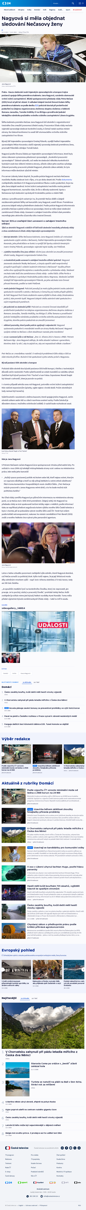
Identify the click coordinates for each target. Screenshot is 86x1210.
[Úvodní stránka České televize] (17, 1148)
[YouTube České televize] (70, 1148)
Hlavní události (9, 10)
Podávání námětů (37, 1172)
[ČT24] (7, 3)
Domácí (37, 10)
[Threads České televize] (79, 1148)
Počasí (33, 1167)
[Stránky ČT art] (65, 1182)
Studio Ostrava (36, 1163)
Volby (29, 10)
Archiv (14, 673)
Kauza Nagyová (25, 673)
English (21, 1205)
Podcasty (60, 1163)
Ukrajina (21, 10)
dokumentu (67, 179)
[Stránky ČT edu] (77, 1182)
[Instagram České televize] (62, 1148)
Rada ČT (8, 1167)
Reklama (8, 1159)
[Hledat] (73, 3)
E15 (36, 105)
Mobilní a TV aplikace (64, 1172)
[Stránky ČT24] (8, 1182)
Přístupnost (43, 1205)
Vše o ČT (34, 1176)
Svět (44, 10)
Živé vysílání (61, 1155)
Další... (60, 10)
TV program (9, 1155)
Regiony (52, 10)
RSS (79, 1205)
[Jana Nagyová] (43, 58)
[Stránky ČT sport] (22, 1182)
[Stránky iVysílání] (38, 1182)
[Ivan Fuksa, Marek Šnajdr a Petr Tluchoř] (38, 429)
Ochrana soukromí (31, 1205)
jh (2, 30)
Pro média (34, 1155)
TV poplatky (35, 1159)
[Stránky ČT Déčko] (53, 1182)
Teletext (8, 1163)
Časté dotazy (10, 1176)
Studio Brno (61, 1159)
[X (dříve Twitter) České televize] (75, 1148)
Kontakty (60, 1176)
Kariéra (59, 1167)
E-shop (7, 1172)
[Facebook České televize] (66, 1148)
